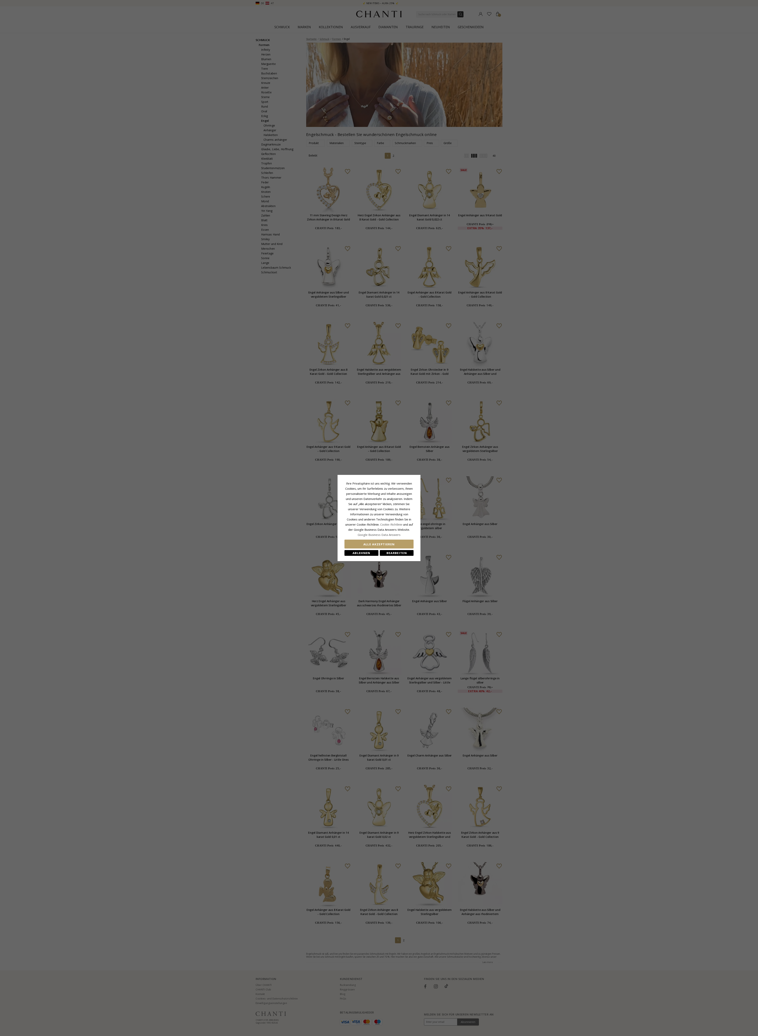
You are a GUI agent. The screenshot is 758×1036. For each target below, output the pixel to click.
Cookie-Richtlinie (391, 524)
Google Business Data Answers (379, 535)
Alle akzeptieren (379, 544)
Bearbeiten (397, 553)
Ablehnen (361, 553)
